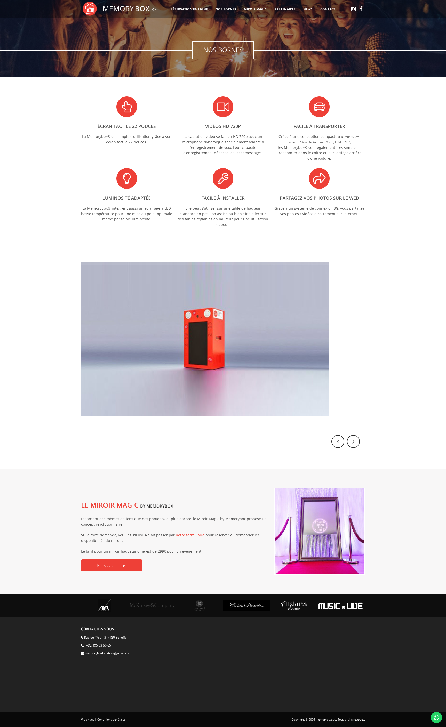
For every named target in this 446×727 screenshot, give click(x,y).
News (308, 9)
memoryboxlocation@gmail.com (107, 653)
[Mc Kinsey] (152, 605)
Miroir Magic (255, 9)
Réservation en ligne (189, 9)
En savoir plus (111, 565)
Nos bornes (226, 9)
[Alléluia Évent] (293, 605)
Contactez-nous (97, 629)
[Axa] (104, 605)
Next (353, 441)
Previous (337, 441)
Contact (327, 9)
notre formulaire (190, 535)
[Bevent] (199, 605)
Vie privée (87, 719)
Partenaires (285, 9)
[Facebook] (361, 9)
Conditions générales (111, 719)
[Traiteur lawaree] (246, 605)
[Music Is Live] (341, 605)
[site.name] (119, 9)
